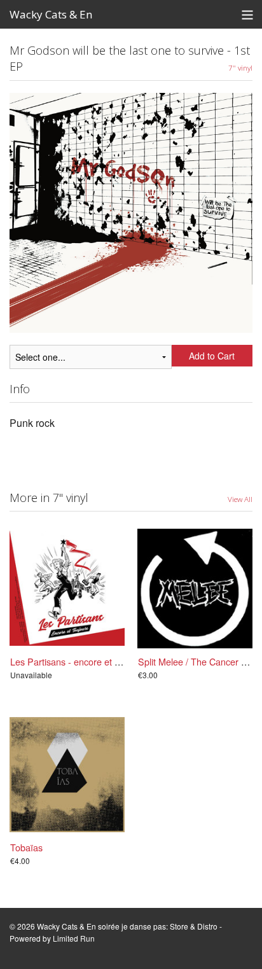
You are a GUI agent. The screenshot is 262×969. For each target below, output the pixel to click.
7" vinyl (240, 67)
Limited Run (74, 938)
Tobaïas (26, 847)
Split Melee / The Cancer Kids (198, 661)
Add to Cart (212, 355)
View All (240, 499)
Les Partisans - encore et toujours (78, 661)
